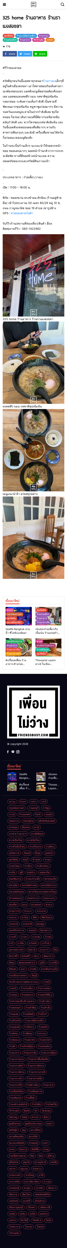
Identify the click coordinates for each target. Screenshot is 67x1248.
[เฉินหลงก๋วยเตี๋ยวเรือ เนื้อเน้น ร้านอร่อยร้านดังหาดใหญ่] (41, 776)
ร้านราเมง (49, 81)
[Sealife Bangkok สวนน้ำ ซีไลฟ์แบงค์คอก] (12, 776)
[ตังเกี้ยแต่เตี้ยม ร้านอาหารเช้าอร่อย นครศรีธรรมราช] (12, 787)
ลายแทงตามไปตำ (22, 213)
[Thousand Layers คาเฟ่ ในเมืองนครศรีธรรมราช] (41, 787)
